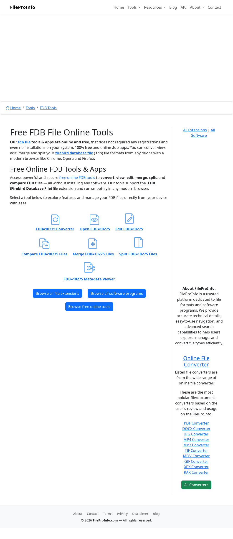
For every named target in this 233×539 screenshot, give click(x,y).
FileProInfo (22, 7)
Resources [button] (153, 7)
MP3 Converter (196, 444)
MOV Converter (196, 455)
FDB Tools (48, 107)
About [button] (195, 7)
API (183, 7)
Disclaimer (140, 513)
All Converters (196, 484)
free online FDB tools (77, 177)
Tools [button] (133, 7)
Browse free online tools (89, 306)
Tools (30, 107)
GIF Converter (196, 461)
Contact (214, 7)
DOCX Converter (196, 428)
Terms (107, 513)
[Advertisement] (116, 68)
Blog (173, 7)
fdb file (24, 142)
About (77, 513)
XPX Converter (196, 466)
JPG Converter (196, 434)
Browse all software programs (117, 293)
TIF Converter (196, 450)
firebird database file (74, 152)
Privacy (122, 513)
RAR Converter (196, 472)
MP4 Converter (196, 439)
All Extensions (195, 129)
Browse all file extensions (57, 293)
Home (119, 7)
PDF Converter (196, 423)
